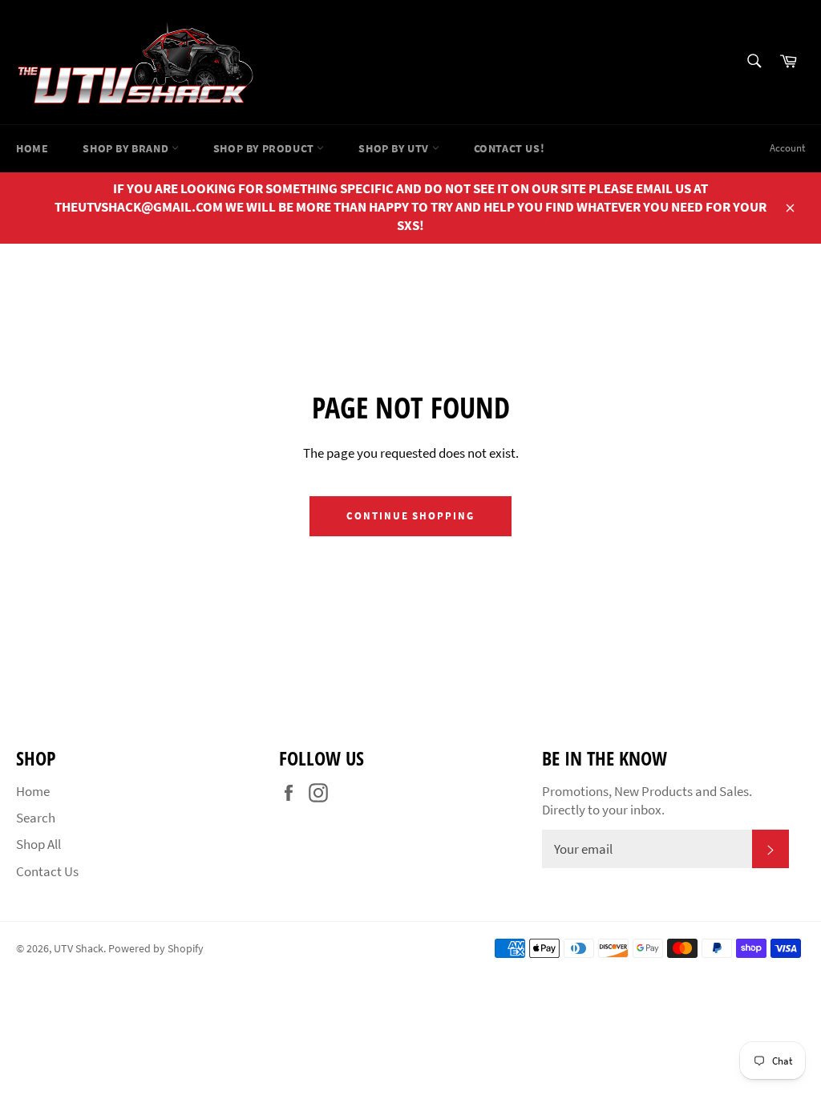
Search (35, 817)
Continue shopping (410, 516)
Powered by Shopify (156, 949)
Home (32, 148)
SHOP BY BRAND (127, 148)
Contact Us (47, 871)
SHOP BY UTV (394, 148)
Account (787, 148)
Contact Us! (509, 148)
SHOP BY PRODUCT (265, 148)
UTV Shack (78, 949)
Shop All (38, 844)
